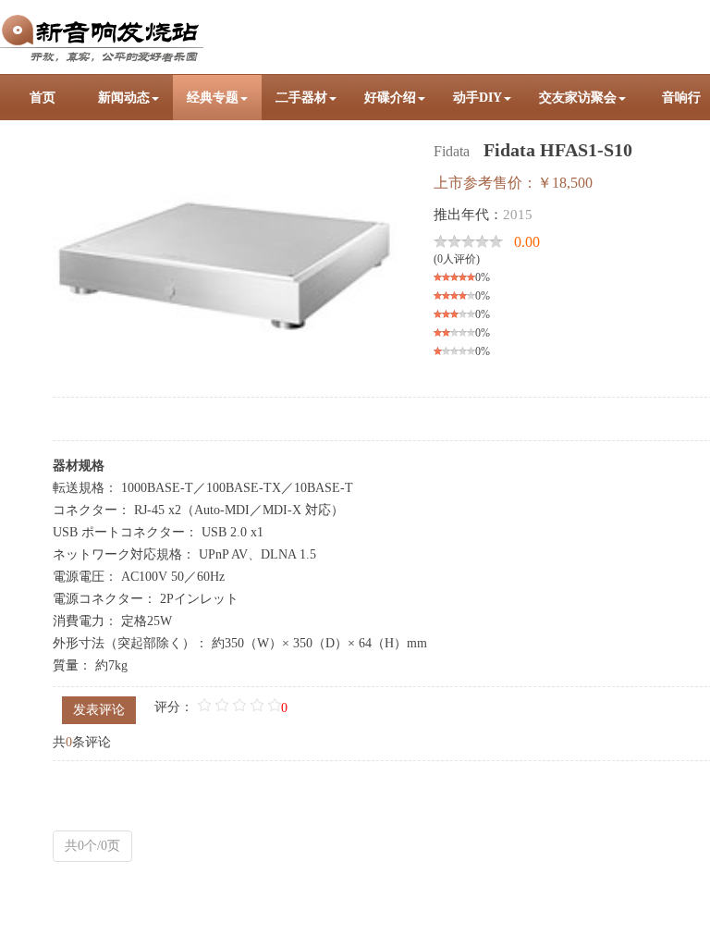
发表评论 (99, 710)
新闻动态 (124, 98)
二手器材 (301, 98)
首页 (42, 98)
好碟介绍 (390, 98)
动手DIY (477, 98)
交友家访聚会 (578, 98)
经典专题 (213, 98)
